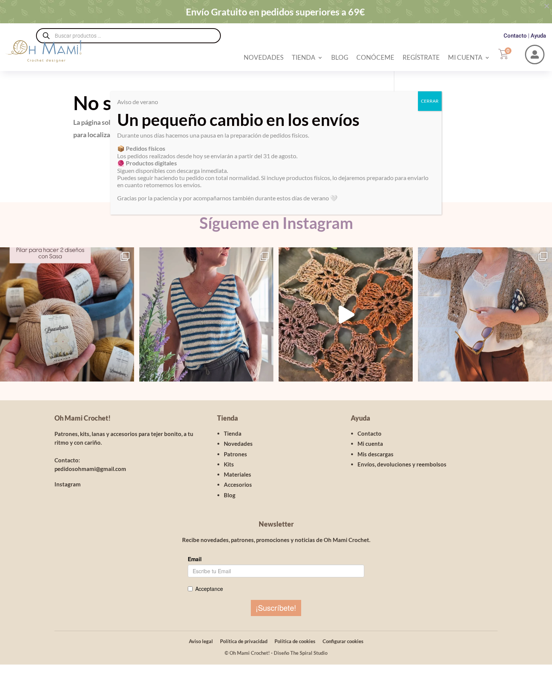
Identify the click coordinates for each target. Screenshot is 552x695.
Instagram (67, 484)
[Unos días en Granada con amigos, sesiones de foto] (346, 314)
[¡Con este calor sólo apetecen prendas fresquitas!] (206, 314)
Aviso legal (201, 641)
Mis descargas (375, 454)
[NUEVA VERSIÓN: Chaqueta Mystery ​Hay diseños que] (485, 314)
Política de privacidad (243, 641)
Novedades (264, 57)
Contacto (515, 35)
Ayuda (538, 35)
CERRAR (430, 101)
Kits (229, 464)
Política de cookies (294, 641)
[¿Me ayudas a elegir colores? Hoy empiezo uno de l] (67, 314)
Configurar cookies (343, 641)
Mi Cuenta (465, 57)
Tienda (303, 57)
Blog (339, 57)
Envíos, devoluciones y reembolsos (401, 464)
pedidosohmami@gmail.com (90, 468)
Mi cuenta (370, 443)
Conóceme (375, 57)
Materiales (237, 474)
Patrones (235, 454)
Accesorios (238, 484)
